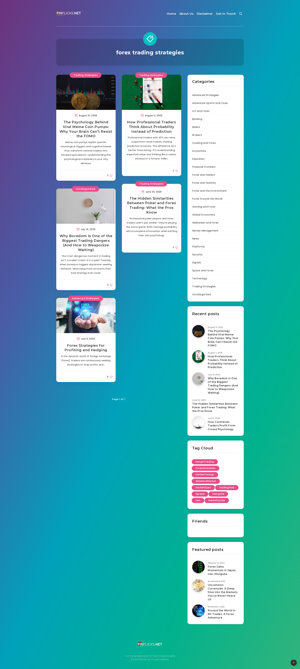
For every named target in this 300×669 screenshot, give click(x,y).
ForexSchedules (205, 468)
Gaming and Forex (203, 207)
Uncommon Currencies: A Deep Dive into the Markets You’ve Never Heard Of (223, 592)
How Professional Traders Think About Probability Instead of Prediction (151, 126)
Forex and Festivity (204, 183)
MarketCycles (216, 500)
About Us (186, 13)
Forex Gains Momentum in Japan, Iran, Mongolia (222, 570)
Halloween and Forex (205, 222)
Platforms (198, 246)
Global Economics (203, 214)
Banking (197, 119)
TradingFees (227, 487)
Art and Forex (201, 111)
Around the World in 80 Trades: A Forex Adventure (221, 614)
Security (197, 254)
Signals (196, 262)
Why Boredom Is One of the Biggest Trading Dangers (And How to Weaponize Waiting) (86, 243)
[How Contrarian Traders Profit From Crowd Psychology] (198, 422)
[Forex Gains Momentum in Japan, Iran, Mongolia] (198, 567)
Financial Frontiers (204, 167)
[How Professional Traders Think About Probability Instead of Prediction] (198, 356)
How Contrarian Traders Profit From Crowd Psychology (221, 425)
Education (198, 159)
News (195, 238)
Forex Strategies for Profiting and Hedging (86, 347)
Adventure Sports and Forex (210, 103)
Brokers (197, 135)
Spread (200, 494)
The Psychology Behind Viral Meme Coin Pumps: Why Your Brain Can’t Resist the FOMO (86, 129)
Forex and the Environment (209, 191)
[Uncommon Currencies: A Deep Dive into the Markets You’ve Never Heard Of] (198, 585)
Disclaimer (205, 13)
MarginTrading (205, 461)
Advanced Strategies (85, 298)
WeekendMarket (206, 481)
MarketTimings (205, 474)
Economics (199, 151)
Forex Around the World (207, 199)
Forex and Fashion (203, 175)
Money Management (205, 230)
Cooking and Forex (204, 143)
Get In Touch (226, 13)
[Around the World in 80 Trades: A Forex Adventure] (198, 610)
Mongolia (218, 494)
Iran (198, 500)
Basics (196, 127)
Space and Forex (203, 270)
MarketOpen (203, 487)
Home (171, 13)
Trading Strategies (86, 75)
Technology (199, 278)
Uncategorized (85, 188)
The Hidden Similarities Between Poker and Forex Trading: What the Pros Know (151, 205)
